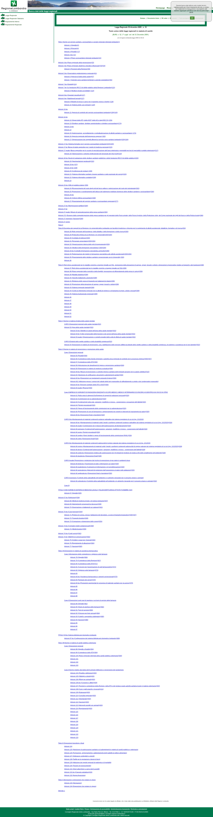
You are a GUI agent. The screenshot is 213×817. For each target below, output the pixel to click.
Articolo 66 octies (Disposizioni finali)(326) (84, 439)
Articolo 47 (67, 300)
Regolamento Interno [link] (12, 22)
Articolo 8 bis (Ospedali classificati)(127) (71, 95)
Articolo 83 (73, 573)
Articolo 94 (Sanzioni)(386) (79, 620)
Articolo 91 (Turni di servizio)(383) (81, 610)
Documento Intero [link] (153, 18)
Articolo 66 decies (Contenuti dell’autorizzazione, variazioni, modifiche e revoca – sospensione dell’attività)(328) (107, 449)
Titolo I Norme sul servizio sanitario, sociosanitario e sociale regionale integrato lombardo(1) (89, 42)
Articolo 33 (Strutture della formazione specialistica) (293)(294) (85, 248)
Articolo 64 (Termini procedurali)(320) (82, 405)
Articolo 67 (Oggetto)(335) (73, 493)
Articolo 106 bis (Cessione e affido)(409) (83, 683)
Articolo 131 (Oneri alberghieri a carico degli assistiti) (82, 769)
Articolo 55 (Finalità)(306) (78, 356)
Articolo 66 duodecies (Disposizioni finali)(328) (86, 456)
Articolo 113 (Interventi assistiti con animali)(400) (86, 705)
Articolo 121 (74, 731)
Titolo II (60, 225)
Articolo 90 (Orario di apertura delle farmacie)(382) (87, 607)
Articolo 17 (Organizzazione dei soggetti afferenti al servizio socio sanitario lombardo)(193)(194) (96, 139)
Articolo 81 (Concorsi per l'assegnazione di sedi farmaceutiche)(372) (93, 567)
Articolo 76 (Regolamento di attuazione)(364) (79, 543)
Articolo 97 (73, 629)
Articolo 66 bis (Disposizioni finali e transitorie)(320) (87, 415)
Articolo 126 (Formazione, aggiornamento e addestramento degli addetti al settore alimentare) (95, 753)
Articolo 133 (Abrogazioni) (73, 783)
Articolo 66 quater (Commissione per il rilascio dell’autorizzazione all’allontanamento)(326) (100, 426)
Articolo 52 (67, 316)
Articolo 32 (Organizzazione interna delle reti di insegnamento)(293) (87, 244)
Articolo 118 (74, 721)
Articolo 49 (67, 307)
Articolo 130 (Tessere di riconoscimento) (77, 766)
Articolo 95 (73, 623)
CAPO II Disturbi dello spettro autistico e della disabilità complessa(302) (88, 341)
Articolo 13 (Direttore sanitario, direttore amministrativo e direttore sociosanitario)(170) (93, 123)
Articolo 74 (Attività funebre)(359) (75, 529)
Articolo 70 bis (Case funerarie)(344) (70, 512)
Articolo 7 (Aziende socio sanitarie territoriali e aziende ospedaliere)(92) (88, 80)
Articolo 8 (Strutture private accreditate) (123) (79, 91)
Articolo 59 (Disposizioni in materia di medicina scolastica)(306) (91, 368)
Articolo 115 (74, 712)
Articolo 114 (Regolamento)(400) (81, 708)
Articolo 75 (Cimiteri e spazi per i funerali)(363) (79, 540)
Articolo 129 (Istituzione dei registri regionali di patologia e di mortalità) (87, 762)
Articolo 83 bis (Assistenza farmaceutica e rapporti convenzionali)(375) (93, 577)
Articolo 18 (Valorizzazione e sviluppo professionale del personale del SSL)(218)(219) (93, 154)
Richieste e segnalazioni (139, 809)
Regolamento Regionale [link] (13, 25)
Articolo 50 (67, 310)
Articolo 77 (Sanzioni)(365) (73, 546)
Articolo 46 (67, 297)
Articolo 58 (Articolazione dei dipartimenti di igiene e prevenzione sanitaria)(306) (97, 365)
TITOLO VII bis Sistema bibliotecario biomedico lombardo (77, 635)
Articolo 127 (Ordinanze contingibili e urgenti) (79, 756)
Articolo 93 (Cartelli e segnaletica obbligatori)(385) (87, 616)
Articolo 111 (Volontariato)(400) (80, 699)
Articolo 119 (74, 724)
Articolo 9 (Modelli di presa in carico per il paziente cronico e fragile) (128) (89, 102)
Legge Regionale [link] (11, 15)
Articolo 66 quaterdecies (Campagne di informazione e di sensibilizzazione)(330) (97, 467)
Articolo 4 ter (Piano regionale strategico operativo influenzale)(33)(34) (81, 66)
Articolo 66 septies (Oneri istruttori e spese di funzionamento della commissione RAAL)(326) (101, 435)
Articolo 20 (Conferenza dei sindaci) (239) (78, 171)
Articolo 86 (73, 589)
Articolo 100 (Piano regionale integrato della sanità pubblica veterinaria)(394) (96, 656)
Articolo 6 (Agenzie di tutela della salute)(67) (79, 76)
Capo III (66, 485)
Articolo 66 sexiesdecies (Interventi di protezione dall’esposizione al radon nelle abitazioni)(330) (102, 470)
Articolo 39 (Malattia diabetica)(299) (76, 274)
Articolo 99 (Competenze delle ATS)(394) (84, 652)
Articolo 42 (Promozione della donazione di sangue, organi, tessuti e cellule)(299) (91, 284)
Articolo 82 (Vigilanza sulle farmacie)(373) (84, 570)
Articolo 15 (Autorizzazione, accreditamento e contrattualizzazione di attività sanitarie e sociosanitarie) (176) (100, 133)
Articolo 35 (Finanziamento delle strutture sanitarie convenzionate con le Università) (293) (94, 257)
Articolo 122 (74, 734)
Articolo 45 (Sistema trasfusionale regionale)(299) (81, 294)
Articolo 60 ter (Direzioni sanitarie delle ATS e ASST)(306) (89, 385)
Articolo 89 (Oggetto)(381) (79, 604)
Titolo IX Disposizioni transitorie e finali (71, 743)
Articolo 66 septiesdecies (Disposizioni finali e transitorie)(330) (91, 473)
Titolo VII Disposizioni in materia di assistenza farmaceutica (78, 551)
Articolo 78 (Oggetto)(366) (79, 557)
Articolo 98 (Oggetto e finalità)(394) (82, 649)
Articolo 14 (67, 130)
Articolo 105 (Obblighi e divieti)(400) (82, 676)
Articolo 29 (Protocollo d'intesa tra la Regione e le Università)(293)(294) (88, 235)
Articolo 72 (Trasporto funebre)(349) (76, 518)
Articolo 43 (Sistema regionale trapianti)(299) (79, 287)
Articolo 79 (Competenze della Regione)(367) (85, 560)
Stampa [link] (142, 18)
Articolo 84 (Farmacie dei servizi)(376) (83, 580)
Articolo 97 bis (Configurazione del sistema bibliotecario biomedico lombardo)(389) (92, 638)
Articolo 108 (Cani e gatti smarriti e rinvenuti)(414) (87, 689)
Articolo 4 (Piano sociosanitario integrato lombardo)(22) (82, 58)
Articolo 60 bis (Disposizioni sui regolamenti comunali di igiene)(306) (93, 378)
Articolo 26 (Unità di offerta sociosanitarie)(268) (80, 198)
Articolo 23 (67, 181)
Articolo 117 (74, 718)
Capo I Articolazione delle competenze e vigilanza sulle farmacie (85, 554)
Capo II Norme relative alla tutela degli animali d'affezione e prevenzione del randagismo (94, 670)
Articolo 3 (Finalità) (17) (72, 52)
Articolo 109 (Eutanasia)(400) (80, 692)
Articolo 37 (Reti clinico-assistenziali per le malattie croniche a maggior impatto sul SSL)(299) (95, 268)
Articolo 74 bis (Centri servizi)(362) (69, 533)
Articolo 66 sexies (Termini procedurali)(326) (85, 432)
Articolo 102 (74, 662)
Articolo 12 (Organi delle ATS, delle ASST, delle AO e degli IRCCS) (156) (88, 120)
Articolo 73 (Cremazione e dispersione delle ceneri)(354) (83, 521)
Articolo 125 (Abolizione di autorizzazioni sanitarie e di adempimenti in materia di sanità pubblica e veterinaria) (101, 749)
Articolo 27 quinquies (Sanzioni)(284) (70, 219)
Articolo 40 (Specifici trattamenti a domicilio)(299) (80, 278)
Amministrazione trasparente (120, 809)
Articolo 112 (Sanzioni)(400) (79, 702)
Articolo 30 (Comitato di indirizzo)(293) (77, 238)
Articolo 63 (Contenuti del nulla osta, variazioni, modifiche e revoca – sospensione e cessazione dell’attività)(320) (108, 402)
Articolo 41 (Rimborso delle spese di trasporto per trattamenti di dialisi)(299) (89, 281)
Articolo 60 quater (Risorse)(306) (81, 388)
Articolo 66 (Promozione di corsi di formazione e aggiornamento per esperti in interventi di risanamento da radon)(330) (109, 411)
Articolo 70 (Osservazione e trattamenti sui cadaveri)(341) (83, 507)
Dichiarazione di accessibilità (100, 809)
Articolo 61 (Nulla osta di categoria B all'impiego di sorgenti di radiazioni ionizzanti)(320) (99, 395)
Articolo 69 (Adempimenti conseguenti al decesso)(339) (82, 504)
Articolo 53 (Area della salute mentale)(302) (78, 327)
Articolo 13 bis (69, 127)
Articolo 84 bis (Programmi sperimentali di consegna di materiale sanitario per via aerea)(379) (101, 583)
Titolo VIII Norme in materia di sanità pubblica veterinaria (77, 643)
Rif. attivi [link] (164, 18)
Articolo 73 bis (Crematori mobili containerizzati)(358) (76, 526)
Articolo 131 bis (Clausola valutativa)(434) (78, 772)
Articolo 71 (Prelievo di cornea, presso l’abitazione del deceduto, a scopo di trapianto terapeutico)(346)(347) (100, 515)
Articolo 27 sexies (64, 222)
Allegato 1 (61, 791)
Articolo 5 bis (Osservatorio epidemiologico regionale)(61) (77, 73)
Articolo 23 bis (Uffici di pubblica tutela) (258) (73, 185)
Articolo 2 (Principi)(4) (71, 48)
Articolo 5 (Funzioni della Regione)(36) (77, 69)
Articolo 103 (74, 665)
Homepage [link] (160, 8)
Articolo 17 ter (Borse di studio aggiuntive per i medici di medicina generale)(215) (85, 147)
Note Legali (70, 809)
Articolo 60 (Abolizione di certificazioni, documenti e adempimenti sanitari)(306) (96, 375)
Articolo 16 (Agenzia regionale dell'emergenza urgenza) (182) (85, 136)
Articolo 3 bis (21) (70, 55)
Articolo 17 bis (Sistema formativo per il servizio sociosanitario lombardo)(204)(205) (86, 144)
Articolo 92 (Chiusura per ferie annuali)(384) (85, 613)
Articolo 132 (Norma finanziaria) (75, 775)
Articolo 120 (74, 728)
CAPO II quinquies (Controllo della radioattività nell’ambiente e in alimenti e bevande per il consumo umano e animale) (104, 478)
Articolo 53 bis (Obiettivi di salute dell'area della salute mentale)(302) (93, 331)
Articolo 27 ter (62, 209)
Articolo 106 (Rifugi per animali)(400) (82, 679)
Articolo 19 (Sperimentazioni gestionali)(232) (79, 161)
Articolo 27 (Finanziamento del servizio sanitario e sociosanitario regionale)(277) (91, 201)
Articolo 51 (67, 313)
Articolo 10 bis (63, 109)
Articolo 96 (73, 626)
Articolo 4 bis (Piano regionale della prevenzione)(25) (76, 62)
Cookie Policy (79, 809)
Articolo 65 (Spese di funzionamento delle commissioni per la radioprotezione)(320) (98, 408)
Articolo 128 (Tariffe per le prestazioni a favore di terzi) (82, 759)
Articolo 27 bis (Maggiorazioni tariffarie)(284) (73, 206)
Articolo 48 (67, 304)
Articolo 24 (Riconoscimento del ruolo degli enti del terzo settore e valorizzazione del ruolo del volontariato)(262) (101, 188)
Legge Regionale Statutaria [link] (14, 18)
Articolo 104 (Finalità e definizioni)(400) (83, 673)
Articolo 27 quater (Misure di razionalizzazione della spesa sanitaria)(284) (83, 212)
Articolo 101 (74, 659)
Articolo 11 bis (63, 117)
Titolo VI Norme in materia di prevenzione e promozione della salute (81, 349)
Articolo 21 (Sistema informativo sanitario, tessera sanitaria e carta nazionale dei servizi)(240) (95, 174)
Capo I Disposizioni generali (73, 352)
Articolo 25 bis (69, 195)
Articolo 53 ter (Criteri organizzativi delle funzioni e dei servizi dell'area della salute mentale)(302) (102, 334)
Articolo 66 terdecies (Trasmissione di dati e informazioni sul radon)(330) (94, 464)
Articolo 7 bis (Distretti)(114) (67, 84)
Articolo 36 (67, 260)
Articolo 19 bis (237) (71, 164)
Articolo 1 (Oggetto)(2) (71, 45)
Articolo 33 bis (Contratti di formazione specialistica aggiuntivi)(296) (86, 251)
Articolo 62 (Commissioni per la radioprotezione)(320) (88, 399)
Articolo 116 (74, 715)
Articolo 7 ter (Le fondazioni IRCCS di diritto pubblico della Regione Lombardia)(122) (86, 87)
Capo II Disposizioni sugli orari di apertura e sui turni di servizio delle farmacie (90, 600)
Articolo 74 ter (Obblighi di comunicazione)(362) (74, 537)
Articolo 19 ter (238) (70, 168)
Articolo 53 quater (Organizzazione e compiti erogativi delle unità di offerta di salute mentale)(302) (103, 337)
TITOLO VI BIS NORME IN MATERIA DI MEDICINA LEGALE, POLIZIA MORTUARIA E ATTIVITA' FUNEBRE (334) (95, 490)
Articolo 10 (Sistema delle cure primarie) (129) (79, 105)
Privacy (87, 809)
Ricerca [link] (170, 8)
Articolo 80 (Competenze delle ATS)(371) (84, 564)
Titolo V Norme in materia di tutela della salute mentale (76, 321)
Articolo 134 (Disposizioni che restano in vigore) (80, 786)
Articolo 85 (73, 586)
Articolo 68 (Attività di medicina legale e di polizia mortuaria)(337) (86, 501)
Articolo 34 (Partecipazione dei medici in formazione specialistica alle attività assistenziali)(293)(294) (98, 254)
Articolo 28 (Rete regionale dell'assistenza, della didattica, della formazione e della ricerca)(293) (96, 231)
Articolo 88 (73, 596)
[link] (14, 12)
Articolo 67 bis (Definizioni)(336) (69, 497)
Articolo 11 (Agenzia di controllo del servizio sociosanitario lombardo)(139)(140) (91, 112)
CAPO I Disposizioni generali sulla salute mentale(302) (82, 324)
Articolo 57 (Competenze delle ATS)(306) (84, 362)
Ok (192, 18)
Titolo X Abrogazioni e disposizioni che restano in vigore (77, 780)
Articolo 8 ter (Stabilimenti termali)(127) (71, 98)
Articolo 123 (74, 737)
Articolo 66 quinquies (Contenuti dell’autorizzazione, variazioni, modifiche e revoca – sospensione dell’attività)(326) (108, 429)
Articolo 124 (68, 746)
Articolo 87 (73, 593)
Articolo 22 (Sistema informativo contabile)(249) (80, 177)
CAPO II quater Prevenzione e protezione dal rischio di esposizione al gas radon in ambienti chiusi (97, 460)
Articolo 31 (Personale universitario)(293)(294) (79, 241)
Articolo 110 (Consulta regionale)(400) (83, 695)
